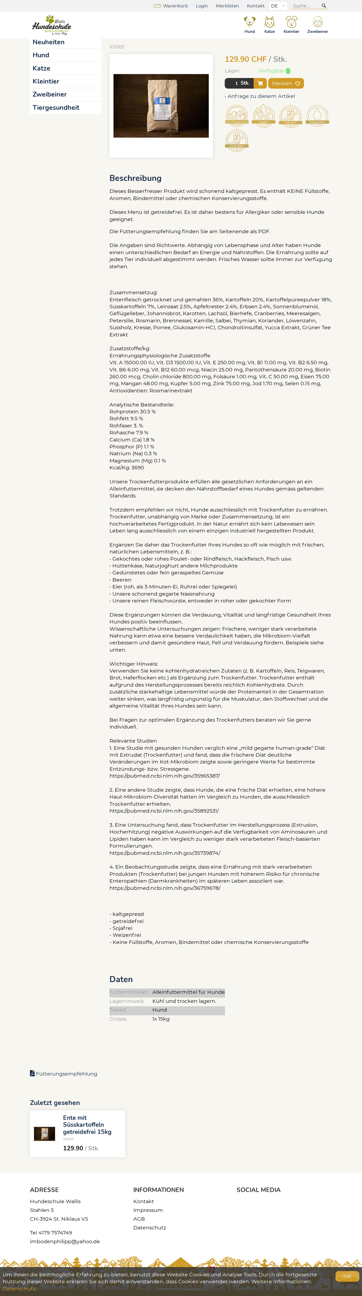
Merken (282, 83)
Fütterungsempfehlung (66, 1073)
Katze (41, 68)
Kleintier (46, 81)
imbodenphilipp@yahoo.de (65, 1241)
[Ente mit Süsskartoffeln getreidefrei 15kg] (44, 1134)
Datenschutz (149, 1227)
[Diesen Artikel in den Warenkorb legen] (260, 83)
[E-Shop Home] (52, 25)
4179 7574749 (55, 1232)
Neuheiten (49, 42)
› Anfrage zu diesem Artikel (260, 96)
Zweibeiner (50, 94)
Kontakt (256, 5)
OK (347, 1276)
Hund (41, 55)
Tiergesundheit (56, 107)
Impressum (148, 1210)
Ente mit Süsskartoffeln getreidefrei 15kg (87, 1124)
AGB (139, 1219)
